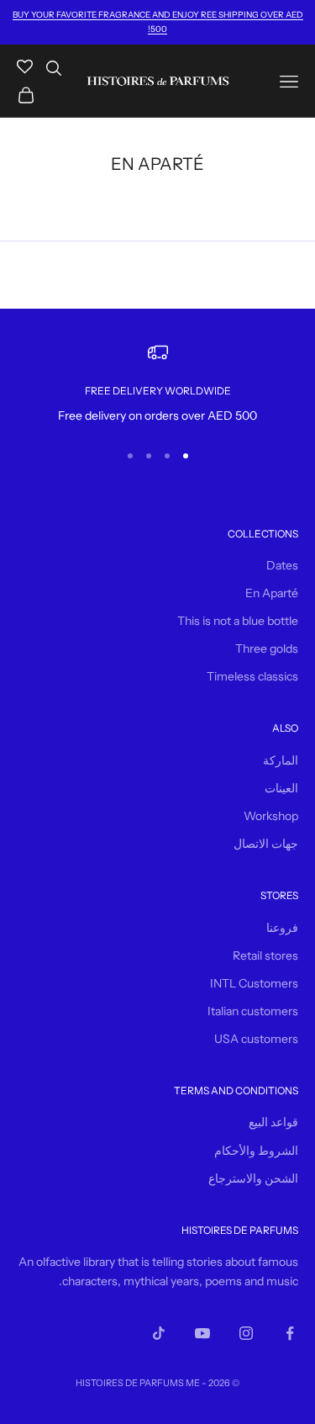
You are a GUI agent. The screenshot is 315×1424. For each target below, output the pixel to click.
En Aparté (271, 593)
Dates (282, 565)
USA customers (256, 1038)
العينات (281, 788)
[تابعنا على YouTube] (202, 1333)
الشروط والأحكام (256, 1150)
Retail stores (265, 955)
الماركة (280, 760)
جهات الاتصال (266, 843)
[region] (157, 384)
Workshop (271, 815)
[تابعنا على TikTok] (158, 1333)
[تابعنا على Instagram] (246, 1333)
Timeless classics (252, 676)
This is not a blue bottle (237, 620)
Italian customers (252, 1011)
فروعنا (282, 927)
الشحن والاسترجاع (253, 1178)
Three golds (266, 648)
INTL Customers (254, 983)
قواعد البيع (273, 1122)
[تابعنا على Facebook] (289, 1333)
